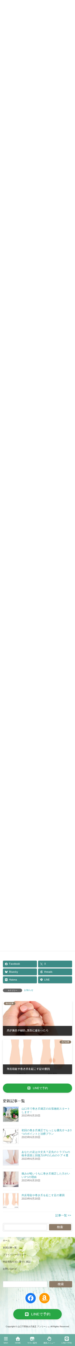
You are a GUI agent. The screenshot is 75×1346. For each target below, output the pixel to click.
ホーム (6, 1240)
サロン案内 (32, 1343)
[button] (37, 1088)
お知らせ (28, 990)
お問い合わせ (10, 1269)
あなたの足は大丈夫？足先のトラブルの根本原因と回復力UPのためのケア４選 (46, 1153)
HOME (18, 1343)
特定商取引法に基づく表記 (17, 1261)
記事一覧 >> (63, 1215)
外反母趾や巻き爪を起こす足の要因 (43, 1195)
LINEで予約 (67, 1343)
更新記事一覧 (10, 1247)
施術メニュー (49, 1343)
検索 (60, 1227)
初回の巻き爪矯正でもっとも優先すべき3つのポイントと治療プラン (47, 1132)
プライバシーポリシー (14, 1254)
